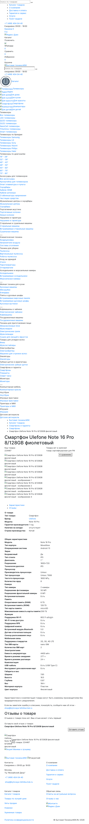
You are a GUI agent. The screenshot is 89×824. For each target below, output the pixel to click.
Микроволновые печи (10, 326)
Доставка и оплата (18, 10)
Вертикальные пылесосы (11, 254)
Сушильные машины (9, 231)
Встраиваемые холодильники (13, 276)
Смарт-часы (5, 376)
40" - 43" (4, 162)
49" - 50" (4, 165)
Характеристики (16, 505)
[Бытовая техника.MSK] (16, 758)
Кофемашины (6, 315)
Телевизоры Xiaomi (8, 145)
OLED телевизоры (8, 123)
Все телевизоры (7, 115)
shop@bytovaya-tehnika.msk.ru (18, 708)
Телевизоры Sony (8, 143)
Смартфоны (5, 370)
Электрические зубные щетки (14, 364)
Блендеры (4, 292)
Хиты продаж (11, 803)
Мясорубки (5, 290)
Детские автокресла (9, 417)
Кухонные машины (8, 287)
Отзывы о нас (52, 798)
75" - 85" (4, 173)
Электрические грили (10, 331)
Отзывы (12, 508)
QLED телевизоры (8, 120)
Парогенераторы (8, 265)
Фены (2, 342)
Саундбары (5, 187)
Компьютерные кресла (10, 389)
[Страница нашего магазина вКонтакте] (51, 803)
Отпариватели (6, 267)
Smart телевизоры (8, 132)
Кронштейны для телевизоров (14, 181)
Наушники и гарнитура (10, 220)
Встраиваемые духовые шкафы (14, 301)
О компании (14, 7)
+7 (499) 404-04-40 (14, 23)
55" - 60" (4, 168)
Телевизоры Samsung (10, 137)
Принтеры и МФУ (8, 406)
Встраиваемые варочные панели (15, 298)
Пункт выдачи (15, 19)
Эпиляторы (5, 359)
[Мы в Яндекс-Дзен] (11, 34)
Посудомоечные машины (11, 320)
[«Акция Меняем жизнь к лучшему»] (18, 749)
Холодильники (6, 273)
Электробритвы (7, 351)
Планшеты (5, 373)
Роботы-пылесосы (8, 256)
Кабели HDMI (6, 190)
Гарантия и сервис (17, 13)
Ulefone (32, 518)
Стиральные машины (9, 226)
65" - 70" (4, 170)
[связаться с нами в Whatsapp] (5, 43)
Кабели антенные (8, 193)
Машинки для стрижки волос (13, 353)
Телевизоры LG (7, 140)
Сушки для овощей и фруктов (14, 337)
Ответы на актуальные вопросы (61, 794)
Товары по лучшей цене (15, 798)
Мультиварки (6, 328)
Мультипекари (6, 334)
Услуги (12, 16)
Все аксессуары (7, 179)
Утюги (3, 262)
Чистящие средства (9, 198)
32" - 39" (4, 159)
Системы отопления (9, 245)
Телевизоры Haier (8, 151)
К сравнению (65, 454)
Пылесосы (5, 251)
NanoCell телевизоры (10, 126)
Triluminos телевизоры (10, 129)
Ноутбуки (4, 395)
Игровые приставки (9, 401)
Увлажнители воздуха (10, 242)
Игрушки (4, 412)
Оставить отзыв (76, 729)
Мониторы (5, 381)
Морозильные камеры (10, 279)
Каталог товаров (17, 5)
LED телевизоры (7, 118)
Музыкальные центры (10, 204)
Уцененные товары (13, 812)
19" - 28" (4, 157)
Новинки (9, 808)
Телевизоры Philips (8, 148)
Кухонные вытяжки (9, 303)
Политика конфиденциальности (19, 820)
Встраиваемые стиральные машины (16, 229)
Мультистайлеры (8, 345)
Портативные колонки (10, 212)
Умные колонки (7, 215)
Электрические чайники (11, 312)
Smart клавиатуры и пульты (12, 184)
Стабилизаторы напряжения (13, 195)
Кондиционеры (7, 240)
